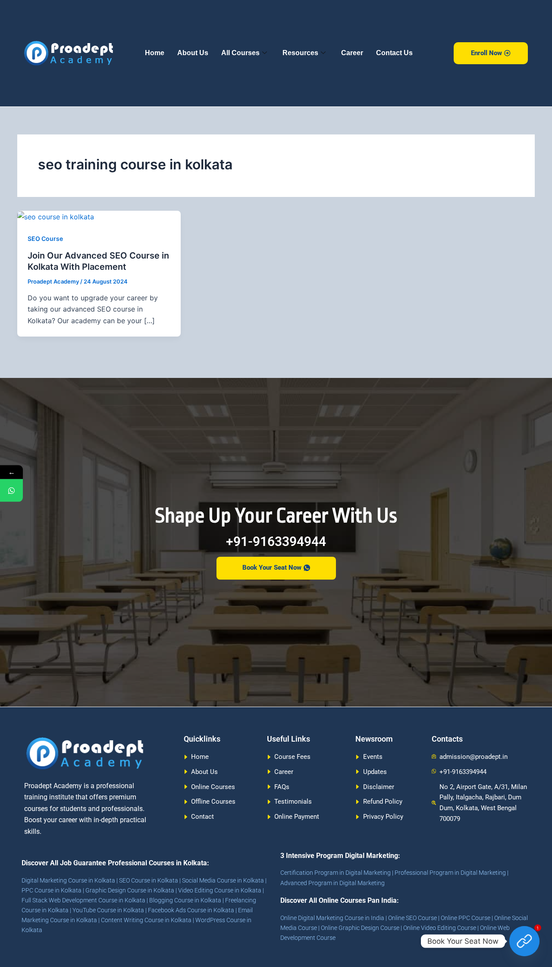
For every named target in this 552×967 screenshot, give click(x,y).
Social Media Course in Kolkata (223, 880)
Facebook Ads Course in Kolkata (191, 910)
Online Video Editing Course (439, 927)
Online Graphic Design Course (360, 927)
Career (352, 52)
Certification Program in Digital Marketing (335, 872)
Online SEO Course (412, 917)
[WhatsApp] (11, 490)
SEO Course (45, 238)
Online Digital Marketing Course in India (332, 917)
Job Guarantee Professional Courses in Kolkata (133, 863)
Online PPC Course (465, 917)
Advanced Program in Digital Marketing (332, 883)
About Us (192, 52)
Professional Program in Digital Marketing (450, 872)
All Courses (240, 52)
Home (154, 52)
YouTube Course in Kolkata (108, 910)
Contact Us (394, 52)
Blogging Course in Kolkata (185, 900)
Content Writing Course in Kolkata (146, 920)
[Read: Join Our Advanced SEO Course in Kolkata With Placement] (55, 216)
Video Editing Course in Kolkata (219, 890)
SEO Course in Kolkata (148, 880)
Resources (300, 52)
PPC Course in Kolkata (52, 890)
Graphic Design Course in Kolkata (129, 890)
